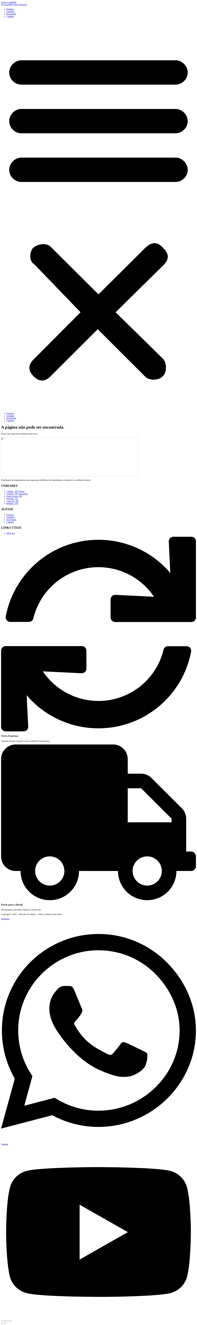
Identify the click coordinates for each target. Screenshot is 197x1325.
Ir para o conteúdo (8, 2)
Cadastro (10, 16)
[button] (98, 215)
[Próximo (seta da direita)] (5, 1323)
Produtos (10, 9)
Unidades (10, 11)
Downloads (11, 14)
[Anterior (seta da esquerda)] (2, 1323)
